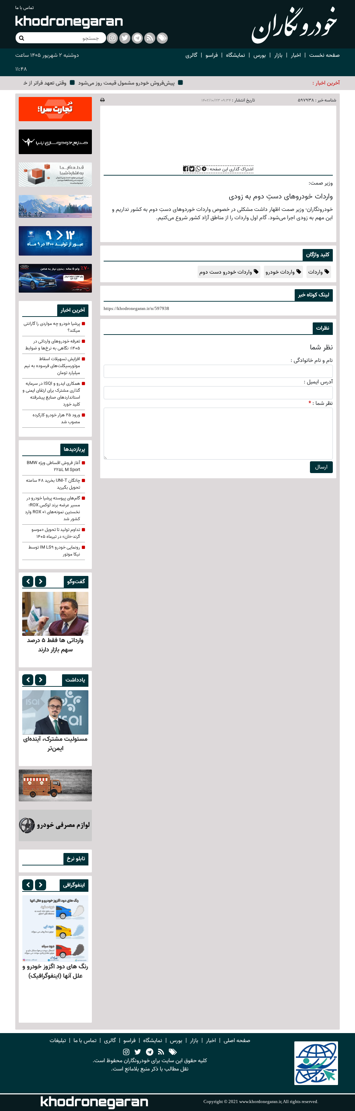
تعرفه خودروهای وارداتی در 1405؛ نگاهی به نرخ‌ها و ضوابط (52, 345)
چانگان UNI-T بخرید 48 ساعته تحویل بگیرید (53, 484)
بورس (259, 55)
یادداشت (75, 680)
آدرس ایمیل (320, 382)
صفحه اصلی (237, 1041)
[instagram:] (112, 38)
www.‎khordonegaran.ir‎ (260, 1101)
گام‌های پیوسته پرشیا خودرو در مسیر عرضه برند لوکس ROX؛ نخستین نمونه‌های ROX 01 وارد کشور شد (52, 509)
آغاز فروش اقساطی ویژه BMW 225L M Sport (53, 466)
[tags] (173, 1052)
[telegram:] (137, 38)
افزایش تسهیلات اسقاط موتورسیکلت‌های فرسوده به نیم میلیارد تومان (52, 366)
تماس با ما (24, 7)
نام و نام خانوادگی (313, 360)
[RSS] (149, 38)
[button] (27, 581)
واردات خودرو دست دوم (225, 272)
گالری (191, 55)
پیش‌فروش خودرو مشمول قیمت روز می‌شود (140, 83)
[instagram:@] (126, 1052)
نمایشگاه (235, 55)
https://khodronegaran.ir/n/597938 (136, 308)
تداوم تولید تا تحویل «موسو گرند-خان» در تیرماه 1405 (56, 533)
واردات (315, 272)
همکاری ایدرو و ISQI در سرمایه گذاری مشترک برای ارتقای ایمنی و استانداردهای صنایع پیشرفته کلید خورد (51, 394)
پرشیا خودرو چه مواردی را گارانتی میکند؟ (52, 327)
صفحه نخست (324, 55)
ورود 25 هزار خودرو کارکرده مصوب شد (56, 419)
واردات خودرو (280, 272)
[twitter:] (124, 38)
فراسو (212, 55)
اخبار (296, 55)
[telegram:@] (149, 1052)
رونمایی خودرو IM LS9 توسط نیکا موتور (54, 551)
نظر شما (324, 403)
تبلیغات (58, 1041)
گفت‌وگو (76, 581)
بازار (278, 55)
